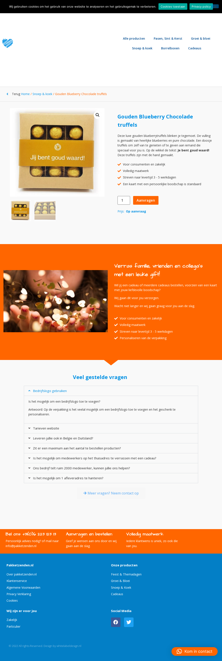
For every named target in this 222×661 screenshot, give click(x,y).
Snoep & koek (142, 48)
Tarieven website (46, 428)
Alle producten (134, 38)
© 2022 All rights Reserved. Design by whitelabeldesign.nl (45, 646)
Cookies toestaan (173, 6)
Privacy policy (201, 6)
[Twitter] (129, 622)
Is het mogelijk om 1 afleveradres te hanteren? (68, 478)
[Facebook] (116, 622)
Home (25, 94)
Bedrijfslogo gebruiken (50, 391)
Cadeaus (194, 48)
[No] (215, 6)
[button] (97, 115)
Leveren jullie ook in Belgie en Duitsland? (63, 438)
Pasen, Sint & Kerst (168, 38)
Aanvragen (146, 200)
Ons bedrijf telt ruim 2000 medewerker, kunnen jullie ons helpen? (81, 468)
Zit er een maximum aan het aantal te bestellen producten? (77, 448)
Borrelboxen (170, 48)
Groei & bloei (200, 38)
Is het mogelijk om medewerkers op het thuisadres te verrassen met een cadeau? (94, 458)
